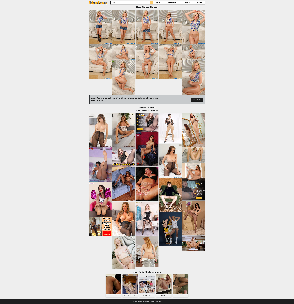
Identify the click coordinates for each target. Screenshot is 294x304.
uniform (155, 110)
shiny (147, 110)
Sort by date (172, 2)
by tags (187, 2)
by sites (199, 2)
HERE (159, 301)
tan (151, 110)
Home (158, 2)
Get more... (197, 100)
